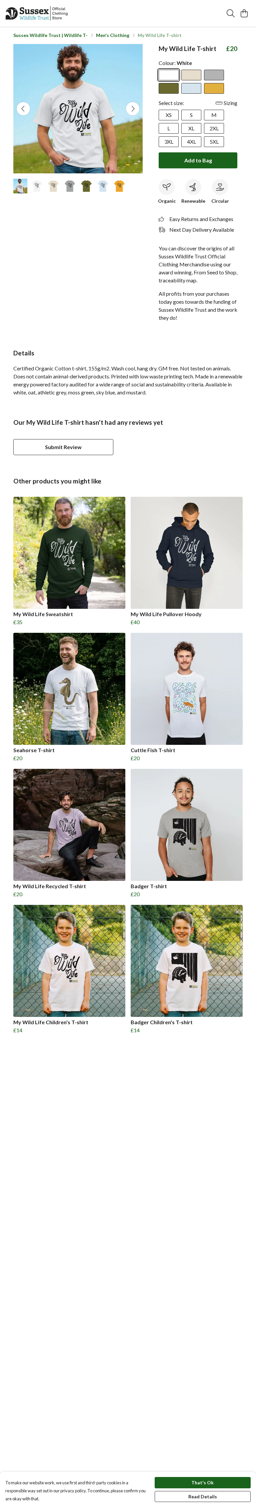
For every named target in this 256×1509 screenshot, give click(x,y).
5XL (214, 141)
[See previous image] (23, 108)
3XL (168, 141)
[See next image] (132, 108)
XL (191, 128)
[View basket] (244, 13)
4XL (191, 141)
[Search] (230, 13)
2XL (214, 128)
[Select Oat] (191, 75)
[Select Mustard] (214, 88)
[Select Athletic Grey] (214, 75)
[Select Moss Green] (169, 88)
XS (169, 115)
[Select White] (169, 75)
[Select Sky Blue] (191, 88)
